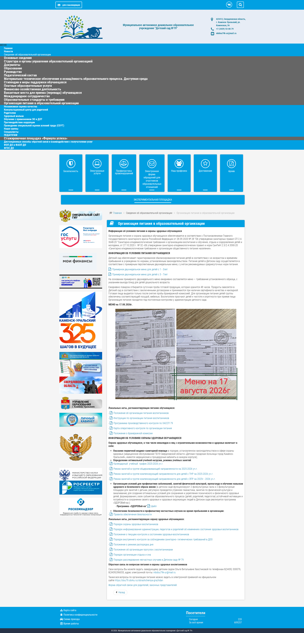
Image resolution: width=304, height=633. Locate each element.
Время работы (71, 623)
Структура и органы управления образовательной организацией (48, 61)
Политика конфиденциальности (80, 614)
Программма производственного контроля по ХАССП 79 (144, 423)
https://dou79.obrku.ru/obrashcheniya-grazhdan (139, 580)
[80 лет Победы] (80, 384)
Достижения (205, 170)
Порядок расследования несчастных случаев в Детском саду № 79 (149, 559)
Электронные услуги (97, 172)
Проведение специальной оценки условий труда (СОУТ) (34, 125)
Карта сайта (69, 610)
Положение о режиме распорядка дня (133, 544)
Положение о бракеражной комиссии (133, 433)
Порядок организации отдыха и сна (132, 554)
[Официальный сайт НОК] (80, 367)
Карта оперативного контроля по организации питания (143, 428)
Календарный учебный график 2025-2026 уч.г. (138, 463)
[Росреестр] (80, 487)
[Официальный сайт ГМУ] (80, 215)
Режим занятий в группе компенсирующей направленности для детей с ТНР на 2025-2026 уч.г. (163, 473)
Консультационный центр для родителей (26, 109)
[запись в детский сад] (80, 281)
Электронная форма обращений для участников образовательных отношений (151, 179)
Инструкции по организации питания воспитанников (141, 418)
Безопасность (70, 171)
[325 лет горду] (80, 320)
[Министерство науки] (80, 474)
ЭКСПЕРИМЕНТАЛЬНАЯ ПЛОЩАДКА (153, 199)
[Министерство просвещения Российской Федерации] (75, 448)
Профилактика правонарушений (124, 172)
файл (154, 506)
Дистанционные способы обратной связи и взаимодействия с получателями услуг (48, 141)
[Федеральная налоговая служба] (80, 419)
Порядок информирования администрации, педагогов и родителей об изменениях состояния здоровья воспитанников (176, 529)
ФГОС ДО (9, 148)
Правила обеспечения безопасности (133, 514)
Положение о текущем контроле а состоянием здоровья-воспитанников (152, 534)
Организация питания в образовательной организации (41, 103)
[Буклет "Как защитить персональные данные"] (80, 506)
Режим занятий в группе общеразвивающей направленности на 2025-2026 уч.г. (156, 468)
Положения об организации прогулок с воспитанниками (143, 549)
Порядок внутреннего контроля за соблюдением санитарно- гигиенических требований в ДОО (163, 539)
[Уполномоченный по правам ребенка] (80, 355)
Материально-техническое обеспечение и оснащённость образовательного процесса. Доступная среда (76, 79)
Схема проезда (71, 619)
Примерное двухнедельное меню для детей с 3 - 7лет (140, 274)
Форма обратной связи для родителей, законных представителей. (142, 585)
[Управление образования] (80, 403)
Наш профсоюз (179, 170)
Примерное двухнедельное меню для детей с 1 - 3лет (140, 269)
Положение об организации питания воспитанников (141, 413)
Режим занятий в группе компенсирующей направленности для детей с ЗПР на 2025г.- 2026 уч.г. (164, 478)
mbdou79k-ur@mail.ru (226, 33)
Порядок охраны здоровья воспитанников (136, 524)
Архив (231, 171)
